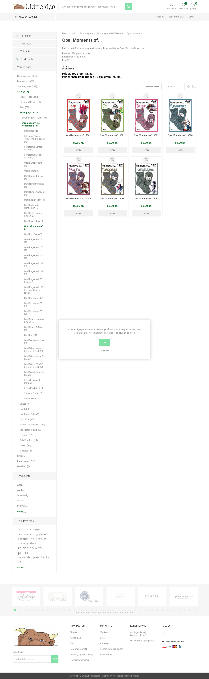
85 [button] (95, 612)
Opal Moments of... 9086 (112, 198)
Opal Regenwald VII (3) (33, 265)
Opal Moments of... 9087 (146, 198)
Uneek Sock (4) (31, 398)
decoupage (35, 529)
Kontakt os (75, 638)
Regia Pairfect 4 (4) (33, 388)
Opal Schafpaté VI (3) (33, 304)
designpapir (23, 534)
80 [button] (83, 612)
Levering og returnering (81, 654)
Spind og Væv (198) (27, 86)
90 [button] (108, 612)
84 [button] (93, 612)
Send (54, 659)
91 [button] (110, 612)
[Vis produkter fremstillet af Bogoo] (184, 596)
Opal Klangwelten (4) (34, 200)
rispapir (21, 557)
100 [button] (132, 612)
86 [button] (98, 612)
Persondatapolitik (78, 649)
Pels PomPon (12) (29, 440)
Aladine (21, 490)
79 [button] (81, 612)
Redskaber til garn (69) (31, 429)
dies (32, 534)
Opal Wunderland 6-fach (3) (34, 373)
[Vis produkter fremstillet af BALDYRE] (89, 596)
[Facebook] (164, 631)
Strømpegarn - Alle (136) (34, 117)
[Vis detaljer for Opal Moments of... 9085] (78, 179)
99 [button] (130, 612)
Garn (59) (24, 107)
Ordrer (103, 638)
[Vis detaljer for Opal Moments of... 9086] (112, 179)
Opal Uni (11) (30, 335)
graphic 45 (41, 534)
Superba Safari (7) (33, 393)
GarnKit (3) (25, 409)
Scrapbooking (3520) (27, 76)
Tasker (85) (25, 445)
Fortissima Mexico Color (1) (33, 156)
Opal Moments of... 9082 (112, 135)
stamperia (33, 557)
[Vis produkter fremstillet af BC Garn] (120, 596)
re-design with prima (30, 550)
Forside (160, 17)
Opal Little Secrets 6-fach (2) (33, 214)
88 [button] (103, 612)
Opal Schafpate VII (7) (33, 312)
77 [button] (76, 612)
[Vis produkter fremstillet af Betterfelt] (152, 596)
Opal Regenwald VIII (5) (34, 272)
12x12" (21, 529)
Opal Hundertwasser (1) (34, 193)
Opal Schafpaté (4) (33, 298)
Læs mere (104, 350)
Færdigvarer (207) (26, 461)
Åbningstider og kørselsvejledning (138, 634)
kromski (33, 539)
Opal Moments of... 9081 (78, 135)
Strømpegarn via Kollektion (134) (31, 124)
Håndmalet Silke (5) (29, 414)
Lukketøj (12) (26, 435)
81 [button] (86, 612)
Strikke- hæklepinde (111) (32, 424)
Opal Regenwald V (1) (33, 257)
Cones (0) (25, 403)
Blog (191, 17)
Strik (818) (23, 91)
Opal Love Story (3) (33, 221)
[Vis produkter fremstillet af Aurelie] (57, 596)
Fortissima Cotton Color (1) (33, 148)
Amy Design (23, 495)
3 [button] (18, 610)
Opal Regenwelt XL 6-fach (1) (33, 280)
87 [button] (100, 612)
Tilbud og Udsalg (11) (30, 102)
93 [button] (115, 612)
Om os (73, 643)
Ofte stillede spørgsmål (142, 640)
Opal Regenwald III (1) (33, 241)
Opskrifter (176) (27, 419)
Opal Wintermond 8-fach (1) (34, 357)
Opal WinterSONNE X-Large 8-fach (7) (33, 365)
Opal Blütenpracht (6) (33, 164)
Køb (78, 150)
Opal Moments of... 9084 (180, 135)
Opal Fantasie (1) (32, 170)
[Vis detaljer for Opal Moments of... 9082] (112, 115)
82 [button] (88, 612)
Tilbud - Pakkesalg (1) (30, 97)
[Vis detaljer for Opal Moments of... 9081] (78, 115)
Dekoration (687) (25, 81)
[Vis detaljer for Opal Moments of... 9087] (146, 179)
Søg (128, 6)
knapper (23, 539)
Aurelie (20, 500)
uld (19, 562)
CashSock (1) (31, 131)
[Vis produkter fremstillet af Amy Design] (26, 596)
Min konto (171, 9)
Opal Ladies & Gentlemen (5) (31, 206)
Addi (19, 485)
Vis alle (21, 512)
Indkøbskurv (106, 654)
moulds (42, 538)
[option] (26, 596)
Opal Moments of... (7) (34, 227)
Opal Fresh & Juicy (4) (33, 177)
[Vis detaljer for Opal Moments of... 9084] (180, 115)
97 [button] (125, 612)
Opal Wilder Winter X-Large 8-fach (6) (33, 349)
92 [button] (113, 612)
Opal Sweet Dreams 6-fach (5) (34, 320)
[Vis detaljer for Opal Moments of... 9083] (146, 115)
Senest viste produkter (111, 649)
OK (104, 342)
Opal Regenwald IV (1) (33, 249)
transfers (45, 557)
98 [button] (127, 612)
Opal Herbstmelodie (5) (34, 185)
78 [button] (78, 612)
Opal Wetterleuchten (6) (34, 341)
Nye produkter (176, 17)
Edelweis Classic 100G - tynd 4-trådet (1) (34, 139)
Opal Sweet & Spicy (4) (34, 328)
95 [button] (120, 612)
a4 (27, 529)
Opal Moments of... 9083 (146, 135)
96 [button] (122, 612)
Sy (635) (21, 456)
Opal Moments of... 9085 (78, 198)
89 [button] (105, 612)
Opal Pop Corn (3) (33, 234)
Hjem (64, 33)
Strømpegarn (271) (30, 112)
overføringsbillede (27, 543)
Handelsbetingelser (79, 660)
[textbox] (91, 6)
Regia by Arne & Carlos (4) (32, 381)
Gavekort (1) (23, 466)
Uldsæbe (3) (26, 450)
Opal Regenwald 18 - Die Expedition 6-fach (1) (34, 290)
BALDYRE (22, 505)
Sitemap (74, 632)
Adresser (104, 643)
